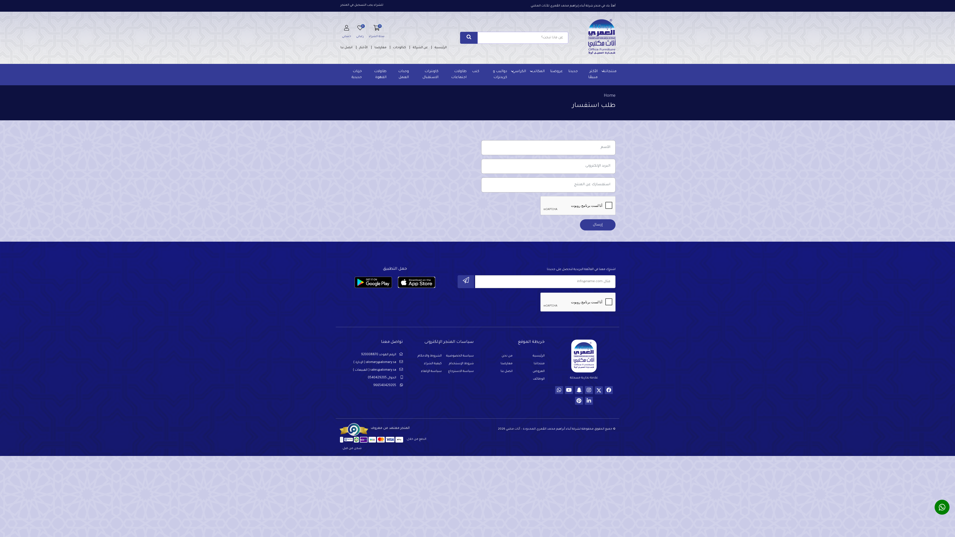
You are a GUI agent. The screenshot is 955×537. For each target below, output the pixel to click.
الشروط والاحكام (430, 356)
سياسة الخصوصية (460, 356)
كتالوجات (399, 47)
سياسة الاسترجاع (461, 371)
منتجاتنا (610, 72)
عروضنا (556, 72)
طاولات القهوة (380, 75)
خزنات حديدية (356, 75)
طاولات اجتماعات (459, 75)
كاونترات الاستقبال (430, 75)
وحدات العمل (403, 75)
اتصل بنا (346, 47)
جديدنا (573, 72)
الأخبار (363, 47)
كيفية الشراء (433, 363)
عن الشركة (420, 47)
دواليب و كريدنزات (500, 75)
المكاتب (538, 72)
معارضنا (380, 47)
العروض (539, 371)
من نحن (507, 356)
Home (610, 96)
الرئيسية (441, 47)
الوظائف (539, 379)
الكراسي (519, 72)
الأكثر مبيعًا (593, 75)
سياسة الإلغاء (431, 371)
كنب (475, 72)
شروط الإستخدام (461, 363)
